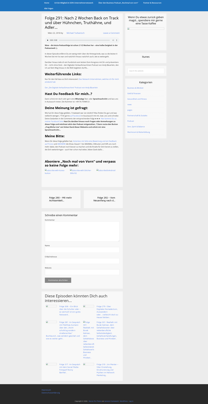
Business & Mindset (135, 88)
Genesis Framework (111, 401)
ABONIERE (61, 144)
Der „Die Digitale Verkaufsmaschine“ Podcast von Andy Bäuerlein (71, 87)
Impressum (46, 390)
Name (47, 245)
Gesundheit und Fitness (137, 99)
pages (129, 110)
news (129, 104)
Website (48, 268)
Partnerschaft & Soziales (137, 115)
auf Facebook (75, 116)
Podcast (130, 121)
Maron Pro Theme (95, 401)
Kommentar (50, 220)
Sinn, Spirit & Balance (136, 126)
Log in (131, 401)
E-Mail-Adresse (51, 256)
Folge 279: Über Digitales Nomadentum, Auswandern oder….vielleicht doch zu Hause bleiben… (107, 311)
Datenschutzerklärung (51, 393)
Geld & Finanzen (134, 93)
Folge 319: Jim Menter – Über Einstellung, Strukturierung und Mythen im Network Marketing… (107, 369)
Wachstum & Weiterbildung (138, 132)
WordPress (124, 401)
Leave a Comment (111, 33)
